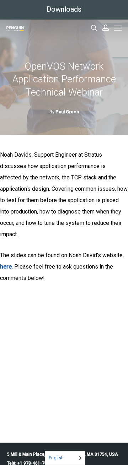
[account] (105, 27)
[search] (94, 27)
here (6, 266)
